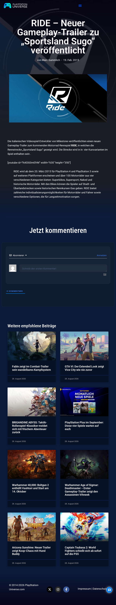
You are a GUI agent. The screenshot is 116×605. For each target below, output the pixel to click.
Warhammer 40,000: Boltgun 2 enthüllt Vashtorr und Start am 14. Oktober (30, 488)
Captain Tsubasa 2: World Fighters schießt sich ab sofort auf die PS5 (83, 551)
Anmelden (101, 255)
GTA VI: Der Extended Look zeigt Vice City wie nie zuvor (84, 368)
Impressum (84, 588)
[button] (80, 5)
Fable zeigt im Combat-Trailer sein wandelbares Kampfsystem (31, 368)
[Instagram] (58, 589)
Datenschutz (100, 588)
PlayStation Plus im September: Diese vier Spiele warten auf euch (84, 425)
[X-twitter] (50, 589)
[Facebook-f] (66, 589)
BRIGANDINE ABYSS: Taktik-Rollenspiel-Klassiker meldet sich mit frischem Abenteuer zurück (29, 427)
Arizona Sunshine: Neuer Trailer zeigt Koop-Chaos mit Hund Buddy (31, 551)
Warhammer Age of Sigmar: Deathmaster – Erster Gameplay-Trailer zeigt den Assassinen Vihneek (81, 489)
